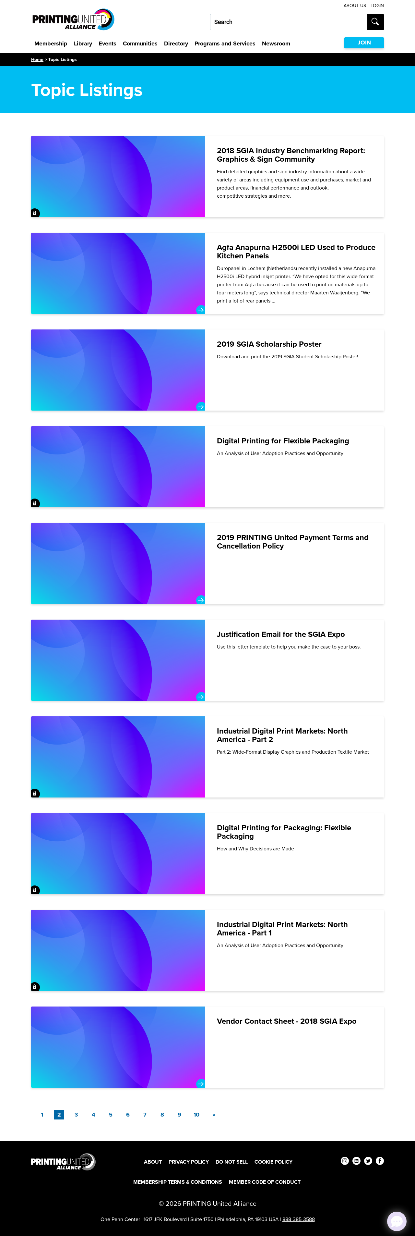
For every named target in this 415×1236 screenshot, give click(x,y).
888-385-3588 (298, 1219)
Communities (140, 43)
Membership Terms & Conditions (177, 1182)
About (153, 1162)
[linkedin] (356, 1162)
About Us (355, 5)
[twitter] (368, 1162)
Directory (176, 43)
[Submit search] (375, 22)
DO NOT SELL (232, 1162)
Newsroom (276, 43)
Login (377, 5)
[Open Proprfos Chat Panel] (397, 1221)
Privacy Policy (189, 1162)
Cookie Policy (273, 1162)
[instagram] (345, 1162)
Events (107, 43)
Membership (50, 43)
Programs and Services (225, 43)
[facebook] (380, 1162)
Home (37, 59)
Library (83, 43)
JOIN (364, 42)
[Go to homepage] (63, 1161)
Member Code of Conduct (265, 1182)
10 (196, 1114)
